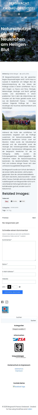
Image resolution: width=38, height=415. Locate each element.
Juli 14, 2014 (25, 74)
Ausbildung (14, 207)
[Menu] (19, 14)
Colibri (29, 409)
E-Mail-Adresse (8, 271)
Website (5, 279)
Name (5, 264)
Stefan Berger (13, 74)
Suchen (19, 317)
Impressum (19, 371)
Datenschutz (19, 369)
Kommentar (7, 240)
